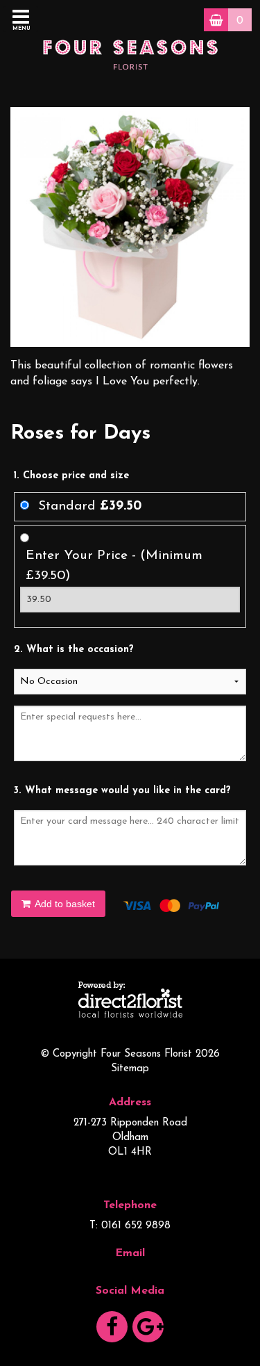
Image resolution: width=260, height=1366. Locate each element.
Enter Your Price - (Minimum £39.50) (114, 566)
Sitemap (130, 1069)
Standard (89, 506)
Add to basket (64, 903)
